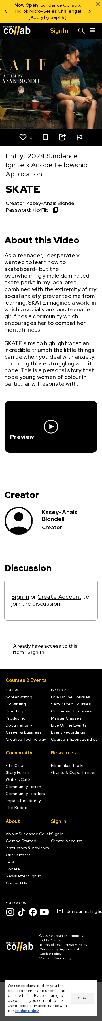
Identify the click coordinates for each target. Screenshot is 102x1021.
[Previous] (5, 11)
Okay (82, 998)
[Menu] (92, 31)
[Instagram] (10, 912)
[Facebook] (32, 912)
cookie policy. (27, 1010)
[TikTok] (21, 912)
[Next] (89, 11)
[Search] (81, 31)
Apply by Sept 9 (48, 17)
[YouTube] (44, 912)
